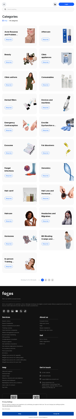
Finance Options (6, 341)
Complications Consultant (9, 339)
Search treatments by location (11, 325)
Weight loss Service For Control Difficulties (14, 360)
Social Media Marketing (9, 334)
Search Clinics (6, 321)
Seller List (42, 343)
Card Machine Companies (9, 330)
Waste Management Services (10, 332)
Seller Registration (45, 341)
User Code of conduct (8, 385)
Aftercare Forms (44, 323)
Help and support (7, 371)
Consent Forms (44, 321)
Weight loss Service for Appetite (11, 355)
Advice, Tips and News (46, 330)
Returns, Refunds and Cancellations (12, 378)
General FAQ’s (6, 373)
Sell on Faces (43, 339)
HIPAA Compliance (45, 328)
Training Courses (7, 328)
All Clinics (5, 353)
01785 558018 (46, 372)
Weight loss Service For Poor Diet (11, 362)
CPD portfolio (6, 337)
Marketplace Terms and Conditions (12, 382)
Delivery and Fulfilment (8, 380)
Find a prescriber (7, 350)
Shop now (9, 39)
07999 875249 (46, 376)
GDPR (41, 325)
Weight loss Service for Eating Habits (12, 357)
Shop (5, 20)
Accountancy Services (8, 348)
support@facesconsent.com (50, 379)
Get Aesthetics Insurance (9, 344)
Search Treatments (7, 323)
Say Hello (5, 387)
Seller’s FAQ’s (5, 376)
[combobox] (40, 9)
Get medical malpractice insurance (12, 346)
